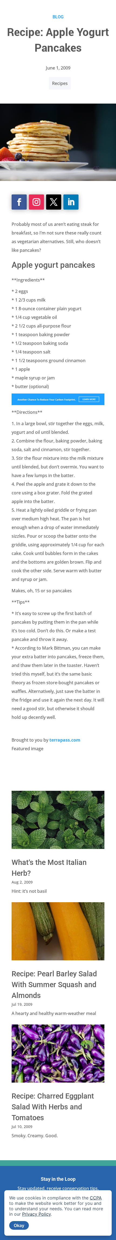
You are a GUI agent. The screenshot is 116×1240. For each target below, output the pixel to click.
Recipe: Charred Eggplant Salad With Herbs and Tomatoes (53, 1107)
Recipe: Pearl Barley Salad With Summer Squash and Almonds (54, 985)
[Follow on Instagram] (36, 202)
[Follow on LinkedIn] (71, 202)
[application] (58, 1213)
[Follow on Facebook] (19, 202)
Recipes (60, 83)
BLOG (58, 16)
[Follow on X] (53, 202)
